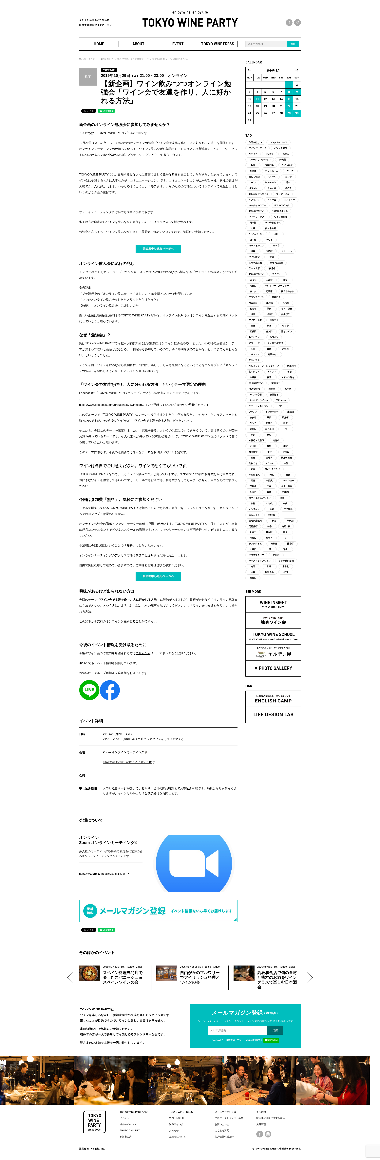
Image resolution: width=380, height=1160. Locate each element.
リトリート (286, 251)
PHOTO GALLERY (130, 1130)
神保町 (269, 532)
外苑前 (282, 159)
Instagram (268, 1134)
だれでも (253, 463)
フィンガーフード (257, 148)
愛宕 (269, 446)
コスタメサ (289, 199)
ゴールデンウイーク (258, 400)
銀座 (285, 423)
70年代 (253, 486)
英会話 (253, 492)
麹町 (269, 434)
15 (289, 99)
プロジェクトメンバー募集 (229, 1118)
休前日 (253, 429)
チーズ (290, 171)
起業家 (269, 291)
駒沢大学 (269, 572)
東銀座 (274, 543)
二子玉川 (269, 429)
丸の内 (269, 154)
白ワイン (274, 337)
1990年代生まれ (280, 211)
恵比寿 (276, 555)
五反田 (253, 331)
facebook (289, 22)
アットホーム (271, 171)
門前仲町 (253, 526)
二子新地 (288, 509)
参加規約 (261, 1112)
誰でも (269, 538)
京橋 (253, 503)
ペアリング (254, 199)
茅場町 (272, 268)
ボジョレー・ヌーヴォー (277, 285)
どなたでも (254, 360)
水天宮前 (253, 303)
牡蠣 (253, 326)
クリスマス (254, 354)
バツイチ (253, 154)
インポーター (271, 412)
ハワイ (269, 240)
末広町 (269, 251)
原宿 (285, 446)
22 (289, 106)
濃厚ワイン (273, 354)
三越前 (269, 280)
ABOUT (138, 44)
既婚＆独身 (286, 457)
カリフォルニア (256, 245)
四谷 (253, 480)
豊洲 (269, 348)
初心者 (253, 308)
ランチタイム (255, 543)
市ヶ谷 (276, 245)
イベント (92, 59)
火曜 (253, 228)
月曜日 (253, 578)
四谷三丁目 (254, 515)
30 (296, 113)
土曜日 (269, 457)
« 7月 (249, 70)
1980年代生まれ (273, 222)
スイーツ (272, 177)
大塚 (272, 257)
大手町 (269, 314)
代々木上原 (254, 268)
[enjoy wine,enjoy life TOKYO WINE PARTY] (190, 19)
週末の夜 (291, 366)
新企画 (272, 389)
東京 (253, 469)
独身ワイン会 (176, 1124)
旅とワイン (286, 331)
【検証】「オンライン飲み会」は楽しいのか (109, 305)
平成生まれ (254, 475)
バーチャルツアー (257, 205)
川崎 (269, 566)
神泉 (269, 526)
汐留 (285, 280)
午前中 (285, 326)
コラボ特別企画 (286, 561)
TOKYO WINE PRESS (217, 44)
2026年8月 (273, 70)
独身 (253, 457)
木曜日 (253, 538)
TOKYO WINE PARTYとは (134, 1112)
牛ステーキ (270, 182)
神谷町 (290, 543)
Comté (253, 280)
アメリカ (272, 199)
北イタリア (254, 371)
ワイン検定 (254, 257)
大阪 (288, 475)
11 (257, 99)
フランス (253, 412)
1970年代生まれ (256, 211)
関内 (269, 308)
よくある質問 (222, 1130)
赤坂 (253, 434)
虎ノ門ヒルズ (255, 320)
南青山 (276, 440)
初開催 (253, 171)
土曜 (269, 549)
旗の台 (253, 291)
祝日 (286, 572)
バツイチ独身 (280, 148)
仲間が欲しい (255, 142)
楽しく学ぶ (254, 177)
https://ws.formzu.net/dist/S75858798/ (127, 762)
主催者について (177, 1136)
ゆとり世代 (254, 389)
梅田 (253, 566)
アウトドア (254, 343)
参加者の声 (126, 1136)
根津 (253, 314)
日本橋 (253, 240)
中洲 (286, 463)
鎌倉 (285, 532)
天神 (269, 486)
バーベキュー (287, 480)
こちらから (143, 653)
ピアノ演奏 (286, 308)
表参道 (253, 417)
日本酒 (253, 222)
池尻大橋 (286, 526)
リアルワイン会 (281, 205)
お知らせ (174, 1130)
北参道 (285, 566)
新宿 (269, 326)
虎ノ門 (269, 331)
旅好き (288, 188)
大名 (272, 475)
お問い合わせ (222, 1124)
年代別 (290, 520)
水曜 (253, 572)
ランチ (253, 423)
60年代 (269, 503)
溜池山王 (275, 383)
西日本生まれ (287, 291)
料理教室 (253, 452)
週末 (288, 182)
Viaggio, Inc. (98, 1148)
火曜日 (253, 549)
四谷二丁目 (275, 320)
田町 (276, 234)
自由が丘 (285, 314)
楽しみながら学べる (258, 194)
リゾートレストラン (258, 406)
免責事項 (261, 1124)
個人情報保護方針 (224, 1136)
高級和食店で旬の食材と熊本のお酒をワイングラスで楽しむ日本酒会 (277, 979)
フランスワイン (256, 297)
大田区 (253, 446)
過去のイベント (128, 1124)
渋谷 (282, 497)
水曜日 (290, 412)
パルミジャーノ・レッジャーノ (264, 366)
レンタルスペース (278, 142)
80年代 (271, 515)
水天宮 (269, 303)
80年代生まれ (276, 262)
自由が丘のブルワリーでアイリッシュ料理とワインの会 (200, 977)
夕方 (274, 520)
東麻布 (286, 154)
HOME (99, 44)
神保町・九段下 (256, 440)
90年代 (288, 389)
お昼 (272, 509)
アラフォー (277, 274)
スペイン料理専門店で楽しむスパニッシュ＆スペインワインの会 (122, 977)
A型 (253, 348)
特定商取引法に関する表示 (270, 1118)
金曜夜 (253, 377)
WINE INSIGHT (177, 1118)
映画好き (274, 394)
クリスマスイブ (256, 555)
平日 (269, 417)
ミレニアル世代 (275, 343)
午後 (269, 452)
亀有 (253, 165)
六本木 (285, 492)
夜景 (269, 377)
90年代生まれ (255, 262)
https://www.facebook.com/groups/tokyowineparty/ (111, 404)
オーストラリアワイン (260, 561)
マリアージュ (282, 194)
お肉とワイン (255, 337)
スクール (269, 463)
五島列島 (269, 165)
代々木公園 (270, 228)
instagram (297, 22)
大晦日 (285, 348)
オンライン (254, 509)
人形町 (286, 303)
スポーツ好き (287, 377)
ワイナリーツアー (257, 217)
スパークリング (272, 469)
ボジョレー (254, 188)
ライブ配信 (287, 165)
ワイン (253, 182)
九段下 (253, 532)
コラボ (288, 371)
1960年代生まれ (256, 274)
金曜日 (286, 452)
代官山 (253, 285)
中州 (285, 503)
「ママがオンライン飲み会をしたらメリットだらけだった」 (119, 299)
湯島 (253, 251)
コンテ (288, 177)
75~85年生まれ (256, 383)
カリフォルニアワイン (260, 497)
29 (289, 113)
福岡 (269, 492)
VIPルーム (281, 400)
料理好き (276, 297)
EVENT (178, 44)
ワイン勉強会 (280, 217)
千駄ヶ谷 (272, 188)
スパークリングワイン (260, 159)
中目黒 (269, 480)
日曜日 (269, 423)
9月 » (297, 70)
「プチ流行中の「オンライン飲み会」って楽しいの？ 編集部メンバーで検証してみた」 (137, 293)
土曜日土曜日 (255, 520)
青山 (285, 549)
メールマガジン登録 (225, 1112)
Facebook (259, 1134)
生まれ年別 (286, 486)
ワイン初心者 (255, 394)
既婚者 (285, 417)
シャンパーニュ (256, 234)
